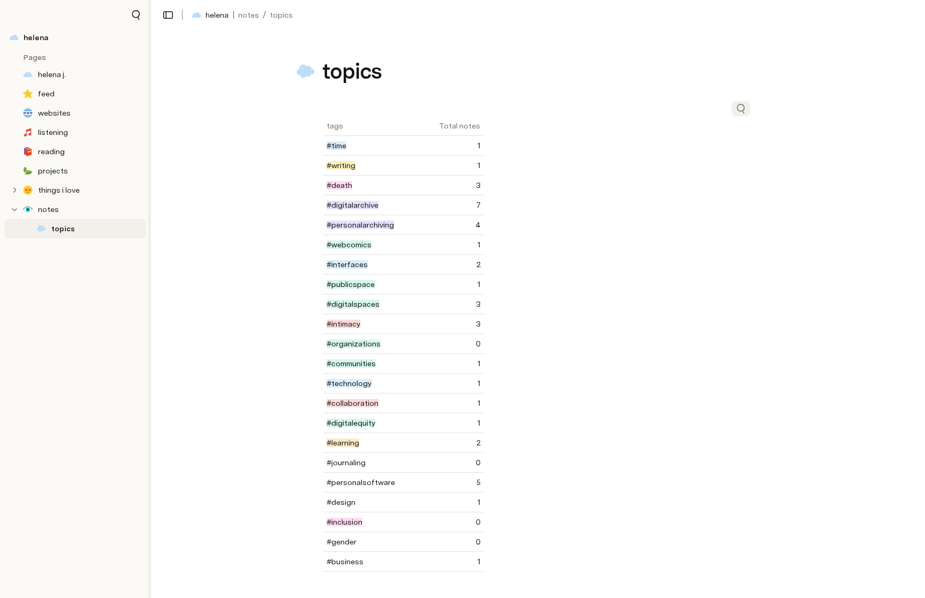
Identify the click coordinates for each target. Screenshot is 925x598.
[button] (135, 14)
